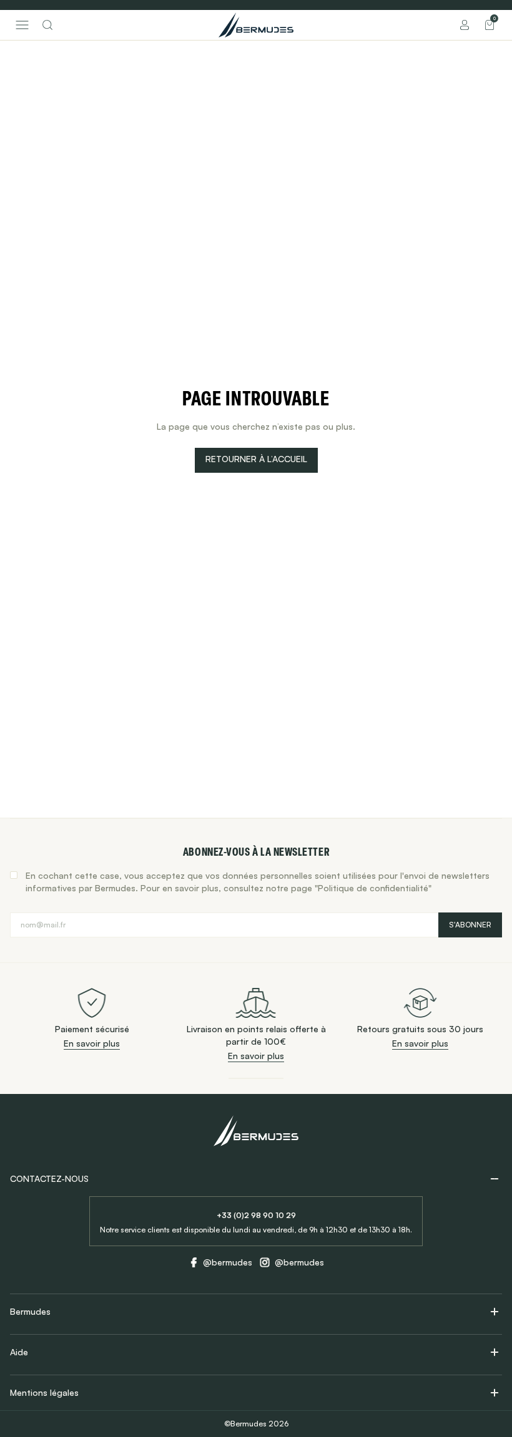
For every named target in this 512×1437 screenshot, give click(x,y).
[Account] (464, 24)
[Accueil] (256, 25)
